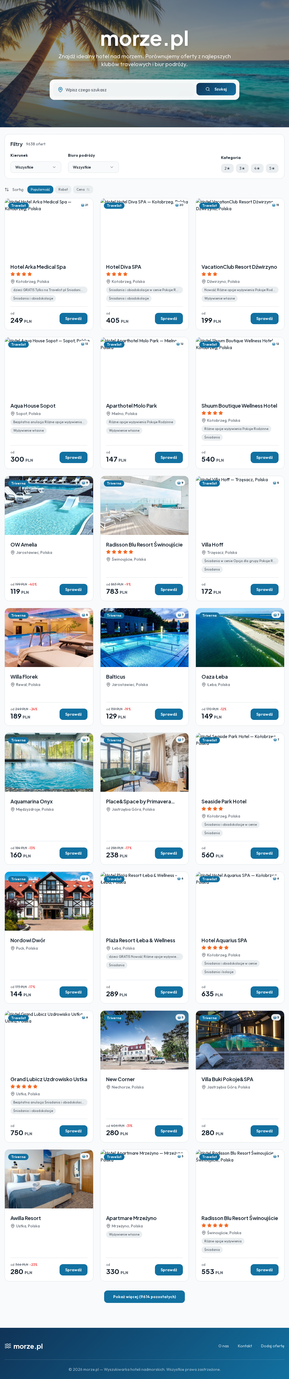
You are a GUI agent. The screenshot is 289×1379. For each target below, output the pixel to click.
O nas (223, 1345)
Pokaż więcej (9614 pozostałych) (144, 1296)
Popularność (40, 189)
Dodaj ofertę (272, 1345)
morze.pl (144, 37)
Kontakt (245, 1345)
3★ (242, 168)
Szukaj (220, 89)
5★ (272, 168)
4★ (257, 168)
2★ (227, 168)
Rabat (63, 189)
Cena (80, 189)
